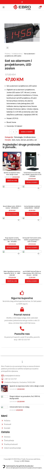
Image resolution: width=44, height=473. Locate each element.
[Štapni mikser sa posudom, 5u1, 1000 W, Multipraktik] (4, 399)
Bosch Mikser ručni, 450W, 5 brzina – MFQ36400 (12, 207)
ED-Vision (25, 461)
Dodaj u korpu (27, 132)
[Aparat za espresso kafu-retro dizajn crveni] (4, 388)
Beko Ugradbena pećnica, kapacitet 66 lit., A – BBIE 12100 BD (12, 273)
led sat (23, 140)
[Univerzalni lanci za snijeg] (4, 409)
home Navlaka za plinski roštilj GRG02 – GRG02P (32, 207)
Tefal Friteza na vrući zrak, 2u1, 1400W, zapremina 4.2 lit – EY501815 (32, 174)
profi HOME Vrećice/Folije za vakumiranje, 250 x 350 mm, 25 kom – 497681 (32, 273)
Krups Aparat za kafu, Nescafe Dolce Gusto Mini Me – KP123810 (12, 239)
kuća (18, 140)
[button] (32, 182)
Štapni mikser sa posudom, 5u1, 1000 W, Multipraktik (25, 397)
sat (35, 140)
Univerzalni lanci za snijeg (19, 407)
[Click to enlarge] (7, 48)
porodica (30, 140)
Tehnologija (18, 137)
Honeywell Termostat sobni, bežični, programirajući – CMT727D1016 (32, 239)
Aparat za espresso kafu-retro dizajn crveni (12, 173)
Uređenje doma (17, 54)
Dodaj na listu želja (18, 155)
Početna (7, 54)
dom (13, 140)
